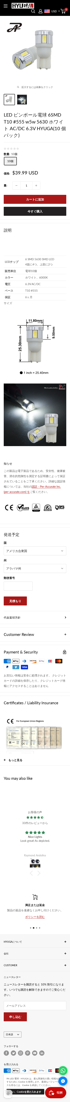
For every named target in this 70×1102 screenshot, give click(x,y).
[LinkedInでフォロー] (41, 1053)
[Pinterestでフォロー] (27, 1053)
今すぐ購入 (35, 211)
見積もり (15, 601)
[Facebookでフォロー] (6, 1053)
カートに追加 (35, 199)
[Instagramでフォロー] (20, 1053)
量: (5, 185)
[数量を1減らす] (16, 185)
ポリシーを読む (35, 916)
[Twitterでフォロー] (13, 1053)
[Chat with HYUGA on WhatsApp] (62, 1070)
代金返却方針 (12, 617)
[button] (32, 873)
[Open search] (33, 11)
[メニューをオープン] (5, 5)
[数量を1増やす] (36, 185)
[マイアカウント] (40, 11)
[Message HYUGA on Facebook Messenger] (62, 1081)
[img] (35, 817)
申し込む (15, 1016)
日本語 (9, 1034)
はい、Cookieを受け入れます (25, 1091)
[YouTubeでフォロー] (34, 1053)
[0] (63, 11)
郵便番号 (9, 577)
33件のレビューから (35, 823)
